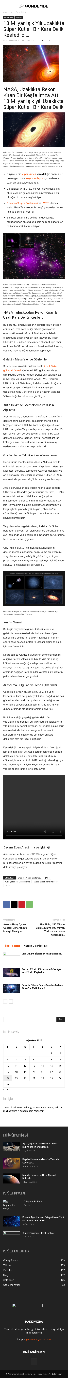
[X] (14, 904)
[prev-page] (5, 1001)
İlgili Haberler (12, 945)
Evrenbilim (21, 12)
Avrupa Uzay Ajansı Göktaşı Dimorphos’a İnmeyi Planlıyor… (15, 928)
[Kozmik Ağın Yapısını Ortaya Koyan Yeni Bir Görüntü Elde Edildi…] (11, 1221)
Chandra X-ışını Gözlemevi (22, 203)
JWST (45, 203)
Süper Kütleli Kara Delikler (45, 881)
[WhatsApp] (29, 904)
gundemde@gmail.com (38, 1339)
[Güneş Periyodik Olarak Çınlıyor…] (11, 1236)
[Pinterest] (21, 904)
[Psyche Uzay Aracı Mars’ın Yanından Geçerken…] (11, 1163)
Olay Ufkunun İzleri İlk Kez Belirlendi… (41, 953)
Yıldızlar (19, 17)
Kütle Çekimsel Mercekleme (22, 405)
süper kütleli (35, 174)
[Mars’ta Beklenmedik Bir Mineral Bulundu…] (11, 1178)
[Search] (63, 5)
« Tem (6, 1089)
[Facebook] (6, 904)
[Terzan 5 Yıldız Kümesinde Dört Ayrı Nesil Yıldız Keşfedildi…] (11, 972)
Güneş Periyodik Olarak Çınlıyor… (39, 1233)
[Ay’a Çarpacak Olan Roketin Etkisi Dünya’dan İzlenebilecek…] (11, 1146)
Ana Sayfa (7, 12)
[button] (5, 5)
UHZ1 (7, 885)
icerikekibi (14, 40)
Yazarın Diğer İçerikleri (36, 945)
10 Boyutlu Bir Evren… (33, 1201)
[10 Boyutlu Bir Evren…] (10, 1205)
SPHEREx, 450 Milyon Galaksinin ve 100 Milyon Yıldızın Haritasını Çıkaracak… (50, 929)
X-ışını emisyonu (35, 178)
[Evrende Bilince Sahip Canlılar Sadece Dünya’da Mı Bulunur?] (11, 988)
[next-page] (11, 1001)
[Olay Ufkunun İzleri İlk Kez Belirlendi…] (11, 956)
